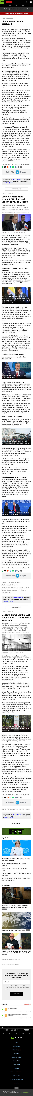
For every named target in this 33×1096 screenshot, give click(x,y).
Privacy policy (16, 1064)
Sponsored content (16, 1057)
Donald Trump (11, 582)
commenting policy (18, 179)
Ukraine (23, 590)
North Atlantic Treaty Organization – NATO (15, 587)
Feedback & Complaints (16, 1079)
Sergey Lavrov (11, 590)
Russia (4, 590)
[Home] (2, 2)
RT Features (6, 885)
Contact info (16, 1075)
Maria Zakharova (12, 809)
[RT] (5, 1030)
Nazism (21, 809)
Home (4, 18)
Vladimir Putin (6, 593)
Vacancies (16, 1083)
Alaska (4, 582)
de (17, 1027)
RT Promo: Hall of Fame (16, 1072)
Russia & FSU (9, 18)
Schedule (16, 1053)
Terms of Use (16, 1061)
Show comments (16, 188)
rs (26, 1027)
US (19, 590)
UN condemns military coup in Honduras (11, 959)
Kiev (18, 582)
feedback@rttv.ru (8, 182)
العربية (2, 1027)
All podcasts (27, 1004)
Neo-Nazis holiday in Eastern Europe (10, 964)
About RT (16, 1068)
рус (13, 1027)
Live (16, 1042)
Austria (4, 809)
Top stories (5, 838)
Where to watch (17, 1050)
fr (21, 1027)
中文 (31, 1027)
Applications (16, 1046)
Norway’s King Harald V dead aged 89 (16, 13)
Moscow (14, 585)
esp (8, 1027)
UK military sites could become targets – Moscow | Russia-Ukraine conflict (17, 9)
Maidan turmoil (6, 585)
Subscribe (17, 994)
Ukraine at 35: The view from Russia (13, 930)
